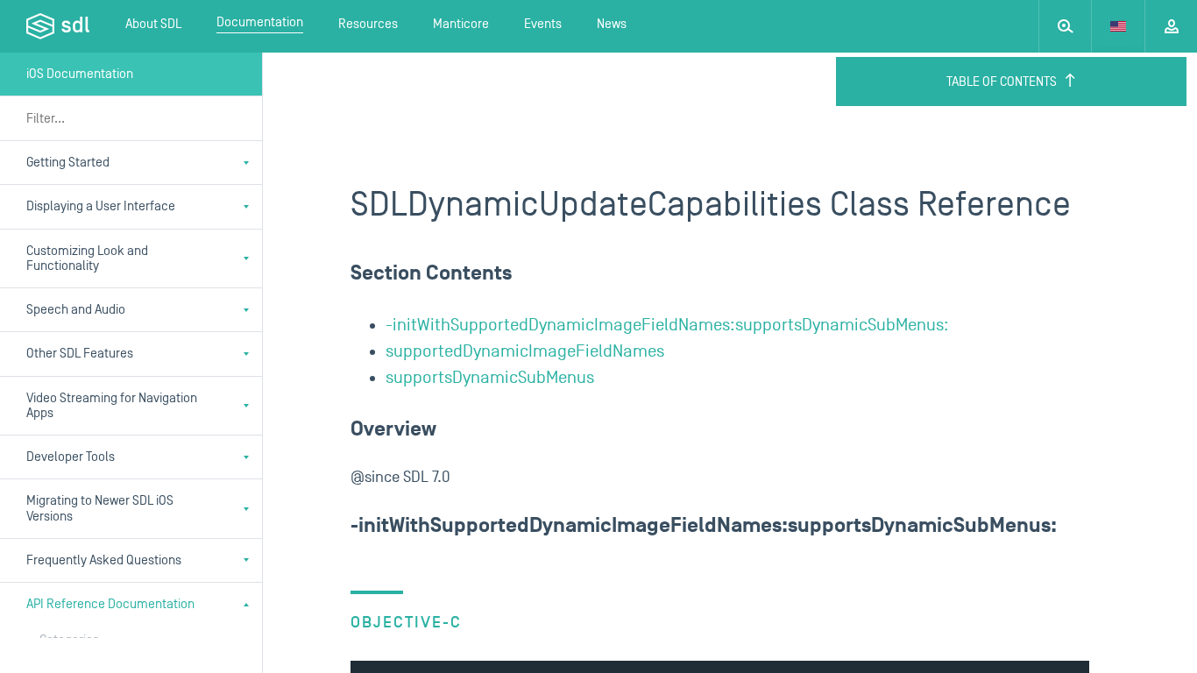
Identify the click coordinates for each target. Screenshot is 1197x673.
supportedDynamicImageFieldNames (525, 351)
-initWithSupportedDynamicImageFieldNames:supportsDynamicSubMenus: (667, 325)
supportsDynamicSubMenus (490, 377)
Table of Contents (1001, 81)
